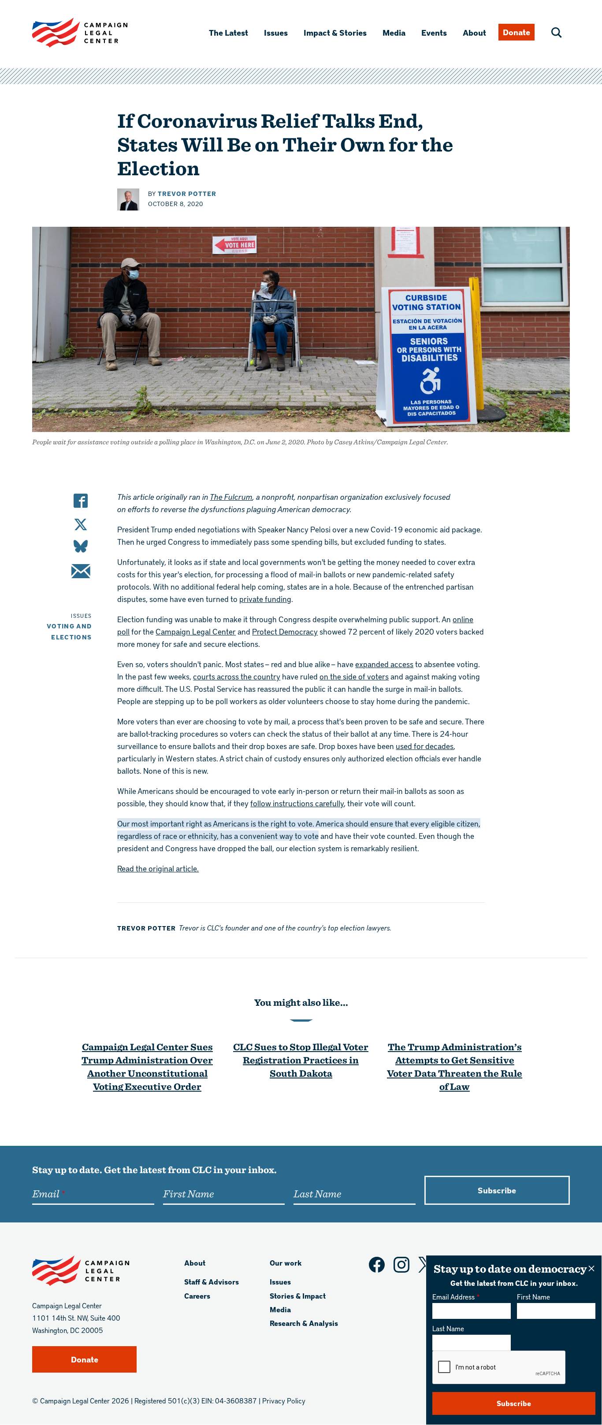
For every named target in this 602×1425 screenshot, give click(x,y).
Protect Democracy (285, 631)
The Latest (228, 32)
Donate (516, 31)
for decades (432, 746)
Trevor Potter (187, 193)
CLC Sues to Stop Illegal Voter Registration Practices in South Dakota (300, 1059)
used (404, 746)
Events (434, 32)
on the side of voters (354, 676)
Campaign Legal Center (196, 631)
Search (556, 32)
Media (394, 32)
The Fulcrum (231, 496)
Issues (276, 32)
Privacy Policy (283, 1400)
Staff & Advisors (211, 1281)
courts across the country (236, 676)
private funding (265, 599)
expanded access (384, 664)
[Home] (94, 32)
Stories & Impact (298, 1295)
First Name (533, 1296)
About (474, 32)
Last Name (448, 1328)
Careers (197, 1295)
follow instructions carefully (297, 803)
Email (45, 1193)
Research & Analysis (304, 1323)
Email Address (453, 1296)
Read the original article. (158, 868)
